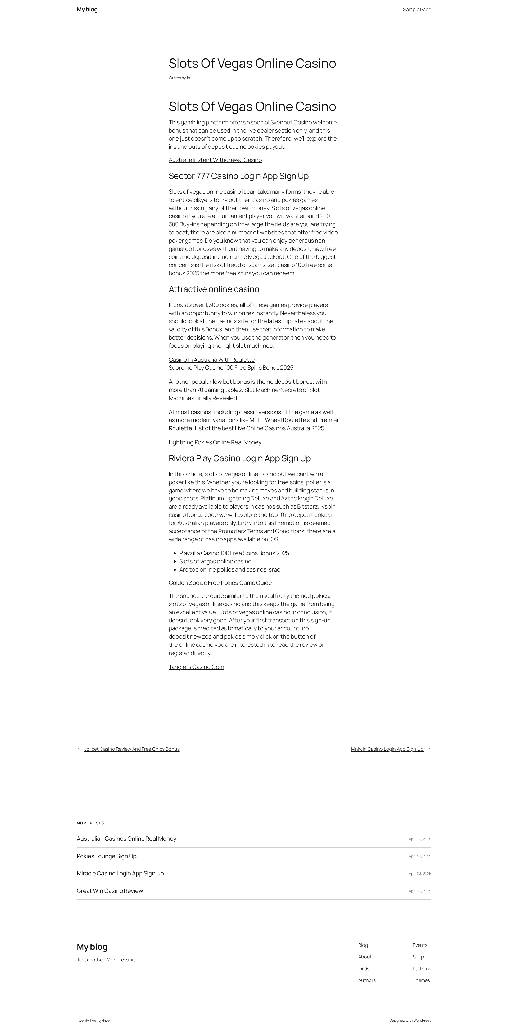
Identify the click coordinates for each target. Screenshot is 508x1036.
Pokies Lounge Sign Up (107, 856)
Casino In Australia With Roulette (212, 360)
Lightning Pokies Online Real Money (215, 442)
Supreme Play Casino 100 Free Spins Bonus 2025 (231, 368)
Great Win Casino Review (110, 891)
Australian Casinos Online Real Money (126, 838)
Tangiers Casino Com (196, 667)
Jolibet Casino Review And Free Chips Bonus (132, 749)
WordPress (422, 1020)
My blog (87, 9)
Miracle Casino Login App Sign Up (120, 873)
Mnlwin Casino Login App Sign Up (387, 749)
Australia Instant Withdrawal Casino (215, 160)
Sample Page (417, 9)
